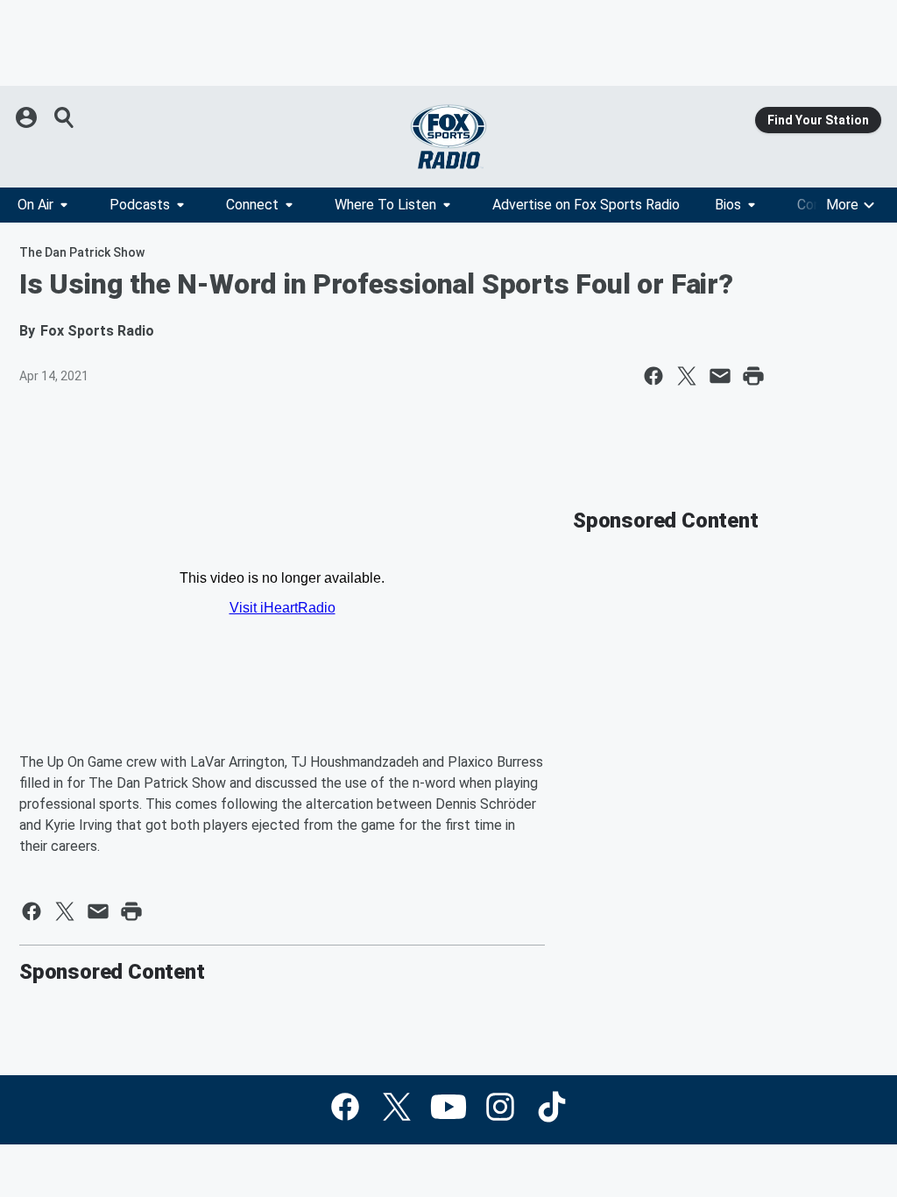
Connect (252, 204)
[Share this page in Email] (720, 376)
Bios (728, 204)
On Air (35, 204)
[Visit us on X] (396, 1106)
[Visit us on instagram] (500, 1106)
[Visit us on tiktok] (551, 1106)
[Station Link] (448, 137)
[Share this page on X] (687, 376)
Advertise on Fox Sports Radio (586, 204)
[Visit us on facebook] (345, 1106)
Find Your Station (818, 120)
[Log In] (28, 117)
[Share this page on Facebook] (653, 376)
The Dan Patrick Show (82, 252)
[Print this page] (753, 376)
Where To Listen (385, 204)
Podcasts (139, 204)
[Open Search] (64, 117)
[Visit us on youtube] (448, 1106)
